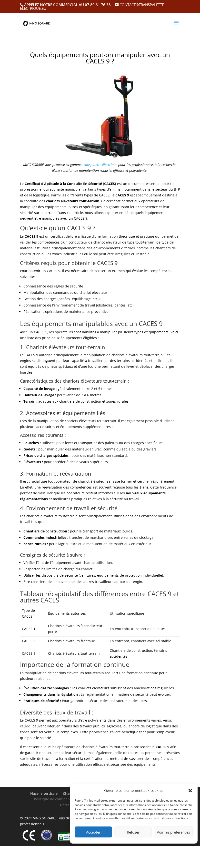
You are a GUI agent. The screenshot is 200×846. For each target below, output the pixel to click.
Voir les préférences (173, 832)
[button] (190, 790)
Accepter (93, 832)
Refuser (133, 832)
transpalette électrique (99, 164)
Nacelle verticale (44, 793)
